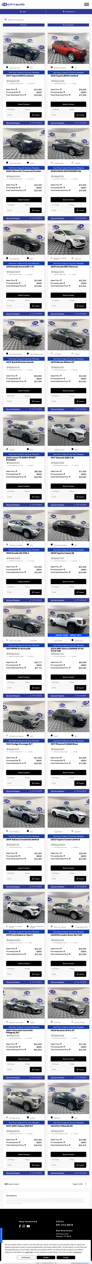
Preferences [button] (77, 1252)
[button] (43, 48)
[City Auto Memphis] (16, 4)
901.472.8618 (37, 123)
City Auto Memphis (13, 123)
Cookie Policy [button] (29, 1252)
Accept (65, 1257)
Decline (46, 1257)
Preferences (26, 1257)
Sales (24, 11)
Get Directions (70, 11)
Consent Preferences (1, 1235)
